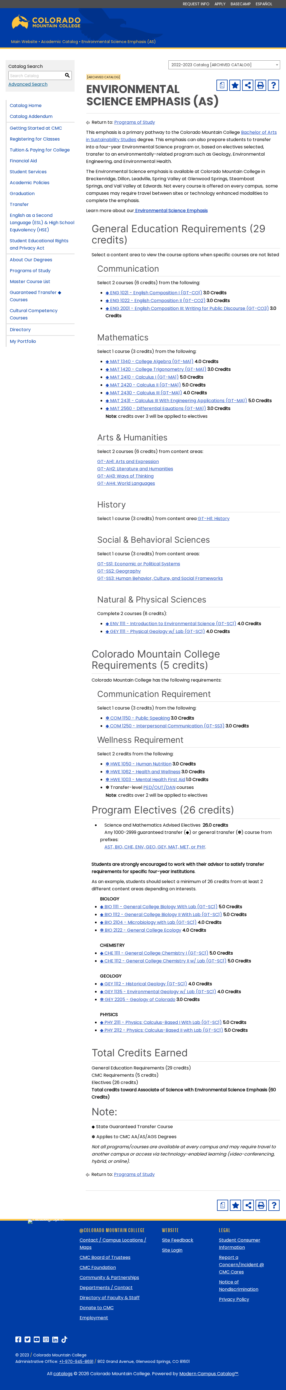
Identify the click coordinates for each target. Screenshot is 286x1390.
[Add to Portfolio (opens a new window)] (234, 85)
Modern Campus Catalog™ (208, 1373)
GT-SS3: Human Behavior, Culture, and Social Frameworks (160, 578)
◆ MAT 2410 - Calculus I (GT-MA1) (142, 377)
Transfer (19, 204)
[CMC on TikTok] (64, 1339)
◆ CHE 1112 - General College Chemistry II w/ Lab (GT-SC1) (163, 961)
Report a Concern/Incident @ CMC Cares (241, 1264)
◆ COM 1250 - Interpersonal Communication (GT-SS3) (165, 726)
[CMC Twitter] (27, 1339)
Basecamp (241, 4)
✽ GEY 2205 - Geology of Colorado (137, 999)
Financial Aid (23, 161)
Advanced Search (27, 84)
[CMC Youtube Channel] (37, 1339)
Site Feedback (177, 1240)
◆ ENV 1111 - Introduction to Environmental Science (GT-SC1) (171, 623)
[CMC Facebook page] (18, 1339)
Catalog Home (26, 105)
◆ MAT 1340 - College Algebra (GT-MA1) (150, 361)
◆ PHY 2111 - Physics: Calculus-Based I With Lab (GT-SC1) (161, 1022)
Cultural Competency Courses (34, 314)
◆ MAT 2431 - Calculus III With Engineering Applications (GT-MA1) (176, 400)
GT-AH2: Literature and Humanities (135, 469)
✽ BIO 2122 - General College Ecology (140, 930)
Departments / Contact (106, 1287)
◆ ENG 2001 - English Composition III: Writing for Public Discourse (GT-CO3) (187, 308)
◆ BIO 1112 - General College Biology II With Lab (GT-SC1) (161, 914)
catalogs (63, 1373)
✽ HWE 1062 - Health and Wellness (143, 771)
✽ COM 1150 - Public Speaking (138, 718)
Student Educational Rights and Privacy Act (39, 244)
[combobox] (224, 64)
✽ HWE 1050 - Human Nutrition (138, 764)
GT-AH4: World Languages (126, 483)
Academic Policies (29, 182)
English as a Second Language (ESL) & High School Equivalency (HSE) (42, 222)
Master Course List (30, 281)
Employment (94, 1318)
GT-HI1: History (214, 518)
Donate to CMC (97, 1307)
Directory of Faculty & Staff (110, 1297)
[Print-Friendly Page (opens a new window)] (260, 85)
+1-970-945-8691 (76, 1361)
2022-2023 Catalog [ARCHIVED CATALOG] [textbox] (211, 65)
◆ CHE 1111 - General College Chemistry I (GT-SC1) (154, 953)
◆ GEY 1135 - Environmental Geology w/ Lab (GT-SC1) (158, 991)
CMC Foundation (98, 1267)
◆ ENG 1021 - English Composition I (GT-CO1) (154, 293)
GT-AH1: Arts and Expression (128, 461)
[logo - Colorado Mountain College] (46, 28)
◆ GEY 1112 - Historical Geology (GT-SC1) (143, 984)
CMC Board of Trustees (105, 1257)
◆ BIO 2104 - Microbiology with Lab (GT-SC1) (148, 922)
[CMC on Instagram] (46, 1339)
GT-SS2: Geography (119, 571)
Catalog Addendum (31, 116)
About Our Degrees (31, 260)
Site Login (172, 1250)
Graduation (22, 193)
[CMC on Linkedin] (55, 1339)
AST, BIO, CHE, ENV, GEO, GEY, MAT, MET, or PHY (154, 847)
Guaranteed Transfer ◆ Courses (35, 296)
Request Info (196, 4)
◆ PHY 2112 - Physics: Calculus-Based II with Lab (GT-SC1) (161, 1030)
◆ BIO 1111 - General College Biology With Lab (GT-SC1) (159, 906)
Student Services (28, 172)
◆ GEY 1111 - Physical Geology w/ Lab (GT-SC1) (155, 631)
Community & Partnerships (109, 1277)
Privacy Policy (234, 1299)
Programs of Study (30, 270)
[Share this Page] (247, 85)
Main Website (24, 41)
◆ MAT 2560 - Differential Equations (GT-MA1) (156, 408)
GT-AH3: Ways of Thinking (125, 476)
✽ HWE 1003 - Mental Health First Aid (145, 779)
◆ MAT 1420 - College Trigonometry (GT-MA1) (156, 369)
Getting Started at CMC (36, 128)
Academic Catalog (59, 41)
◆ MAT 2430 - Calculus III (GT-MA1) (144, 393)
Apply (220, 4)
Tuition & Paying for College (40, 150)
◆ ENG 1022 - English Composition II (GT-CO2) (156, 300)
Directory (20, 329)
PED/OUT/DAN (159, 787)
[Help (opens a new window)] (273, 85)
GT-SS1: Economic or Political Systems (138, 564)
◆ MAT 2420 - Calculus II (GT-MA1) (143, 385)
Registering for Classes (35, 139)
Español (264, 4)
